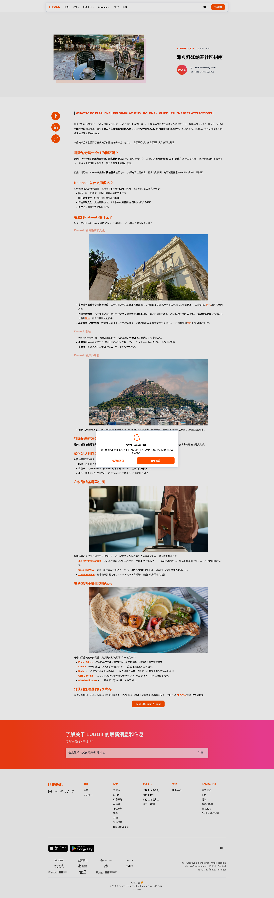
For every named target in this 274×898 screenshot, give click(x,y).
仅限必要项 (118, 460)
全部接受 (155, 460)
